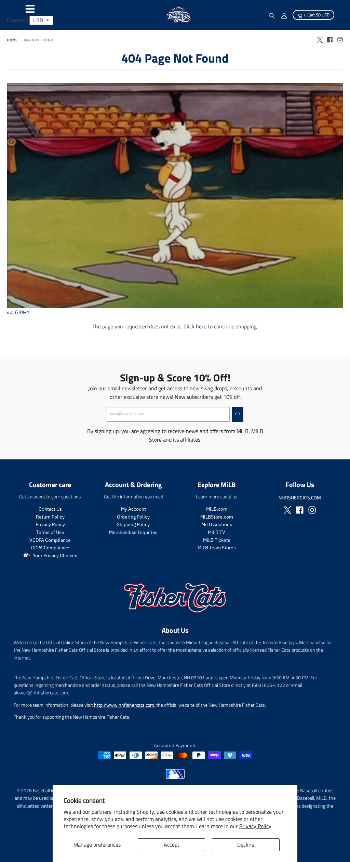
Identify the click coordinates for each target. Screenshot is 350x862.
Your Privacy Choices (54, 555)
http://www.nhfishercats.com (124, 704)
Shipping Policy (133, 524)
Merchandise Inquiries (133, 532)
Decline (245, 844)
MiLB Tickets (216, 540)
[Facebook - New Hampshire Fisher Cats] (330, 40)
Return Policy (50, 517)
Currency (17, 20)
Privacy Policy (255, 826)
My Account (133, 509)
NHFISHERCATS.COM (300, 497)
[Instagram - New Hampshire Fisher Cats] (340, 40)
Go (237, 414)
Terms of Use (50, 532)
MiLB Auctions (216, 524)
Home (12, 40)
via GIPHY (18, 312)
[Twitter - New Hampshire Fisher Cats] (320, 40)
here (201, 326)
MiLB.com (216, 509)
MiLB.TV (216, 532)
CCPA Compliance (50, 548)
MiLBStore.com (216, 517)
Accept (171, 844)
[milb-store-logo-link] (175, 777)
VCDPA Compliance (50, 540)
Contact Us (50, 509)
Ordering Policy (133, 517)
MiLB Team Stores (217, 548)
